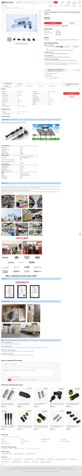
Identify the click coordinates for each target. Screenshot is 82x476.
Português (22, 469)
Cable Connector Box (73, 459)
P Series (22, 439)
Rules (80, 5)
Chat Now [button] (73, 23)
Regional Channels (54, 467)
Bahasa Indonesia (72, 469)
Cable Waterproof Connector (16, 461)
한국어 (50, 469)
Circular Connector (24, 441)
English (15, 469)
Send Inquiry (53, 23)
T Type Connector (44, 441)
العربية (47, 469)
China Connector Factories (6, 459)
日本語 (53, 469)
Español (18, 469)
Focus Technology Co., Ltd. (34, 471)
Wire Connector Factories (18, 459)
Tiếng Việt (66, 469)
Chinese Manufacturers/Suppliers (28, 467)
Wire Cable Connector (50, 459)
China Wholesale (36, 467)
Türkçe (63, 469)
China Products (19, 467)
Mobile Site (65, 467)
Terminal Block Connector (45, 439)
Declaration (52, 471)
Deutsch (39, 469)
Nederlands (43, 469)
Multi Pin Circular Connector (30, 453)
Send (9, 379)
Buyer (55, 5)
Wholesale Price (42, 467)
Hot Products (14, 467)
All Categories (5, 5)
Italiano (35, 469)
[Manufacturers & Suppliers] (7, 2)
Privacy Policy (57, 471)
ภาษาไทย (59, 469)
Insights (69, 467)
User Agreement (47, 471)
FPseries (2, 439)
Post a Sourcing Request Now (32, 379)
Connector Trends (35, 461)
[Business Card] (79, 88)
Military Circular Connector (18, 453)
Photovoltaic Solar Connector (62, 459)
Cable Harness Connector (5, 443)
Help (61, 5)
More (2, 463)
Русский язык (31, 469)
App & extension (67, 5)
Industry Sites (48, 467)
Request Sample (65, 25)
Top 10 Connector (27, 461)
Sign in (80, 2)
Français (26, 469)
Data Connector (63, 439)
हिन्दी (56, 469)
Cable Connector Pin (5, 461)
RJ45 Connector (4, 441)
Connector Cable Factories (40, 459)
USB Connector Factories (29, 459)
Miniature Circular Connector (7, 453)
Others (22, 443)
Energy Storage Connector (65, 441)
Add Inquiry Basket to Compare (22, 43)
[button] (57, 86)
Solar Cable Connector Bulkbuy (46, 461)
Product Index (60, 467)
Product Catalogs (17, 436)
